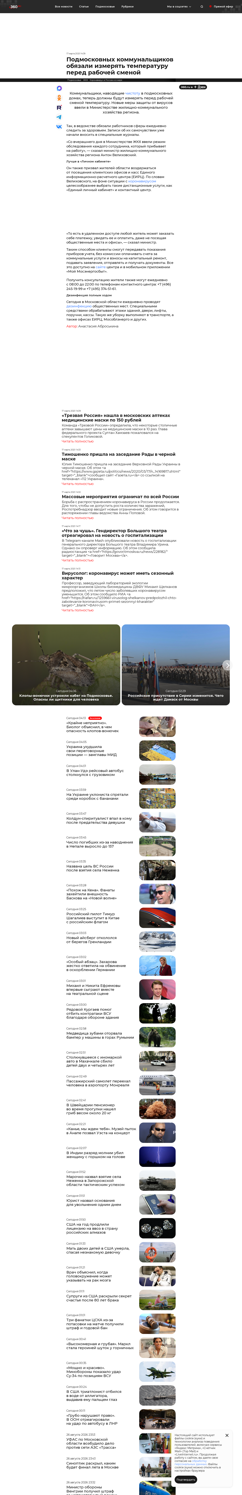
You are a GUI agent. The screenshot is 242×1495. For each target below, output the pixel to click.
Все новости (63, 6)
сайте (100, 267)
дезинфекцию (79, 306)
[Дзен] (193, 87)
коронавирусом (142, 181)
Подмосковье (105, 6)
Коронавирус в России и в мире (106, 80)
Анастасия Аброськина (98, 326)
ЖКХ (85, 80)
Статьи (84, 6)
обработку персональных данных (191, 1462)
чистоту (132, 93)
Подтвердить (186, 1479)
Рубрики (127, 6)
